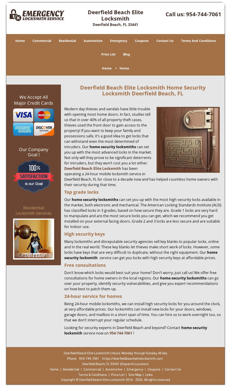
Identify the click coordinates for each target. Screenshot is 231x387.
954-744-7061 (203, 14)
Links (149, 375)
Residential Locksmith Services (34, 210)
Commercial (41, 41)
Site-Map (135, 375)
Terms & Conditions (92, 375)
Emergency (118, 41)
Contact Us (164, 41)
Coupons (142, 41)
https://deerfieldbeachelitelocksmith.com (132, 358)
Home (20, 41)
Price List (108, 54)
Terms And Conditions (198, 41)
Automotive (93, 41)
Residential (67, 41)
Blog (126, 54)
